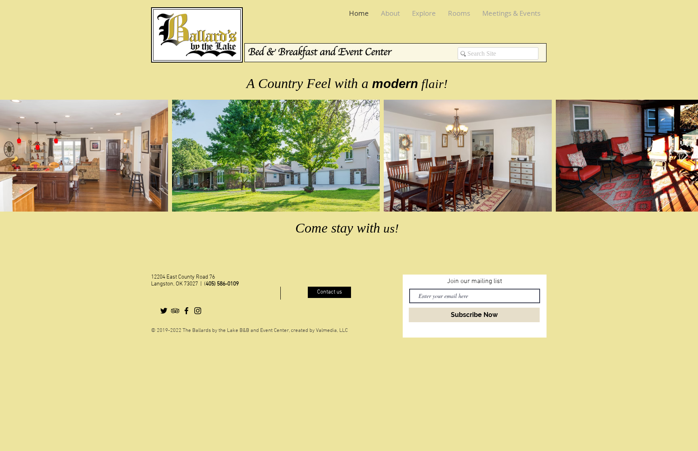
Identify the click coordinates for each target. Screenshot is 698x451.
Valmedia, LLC (332, 330)
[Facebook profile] (186, 310)
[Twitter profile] (163, 310)
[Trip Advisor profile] (175, 310)
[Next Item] (684, 156)
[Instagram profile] (197, 310)
